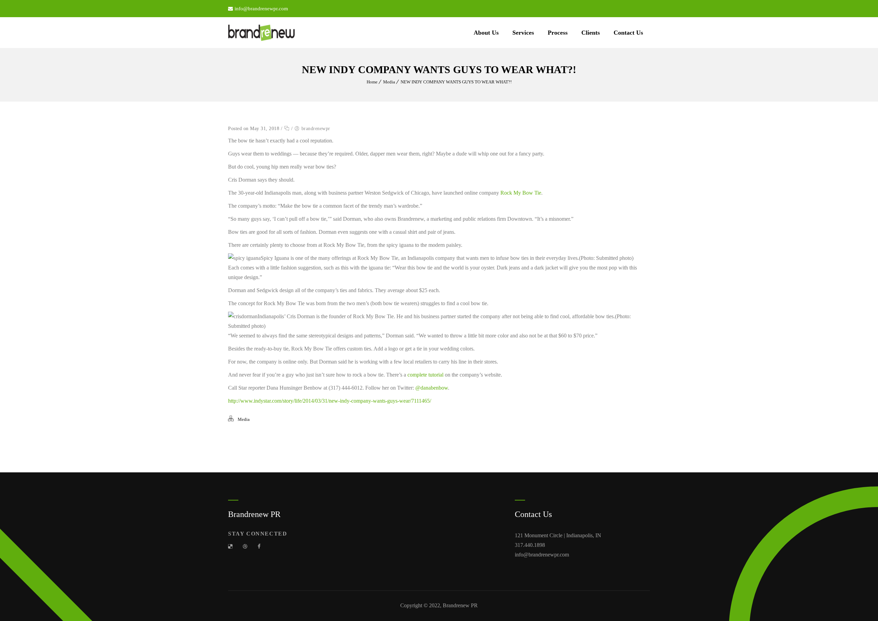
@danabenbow (431, 388)
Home (372, 81)
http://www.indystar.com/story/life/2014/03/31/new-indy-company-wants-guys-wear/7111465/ (329, 401)
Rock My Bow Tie (520, 193)
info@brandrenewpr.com (261, 8)
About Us (486, 32)
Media (389, 81)
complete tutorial (426, 375)
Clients (590, 32)
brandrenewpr (315, 128)
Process (558, 32)
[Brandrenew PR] (261, 32)
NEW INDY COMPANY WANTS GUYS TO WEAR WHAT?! (456, 81)
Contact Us (628, 32)
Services (523, 32)
